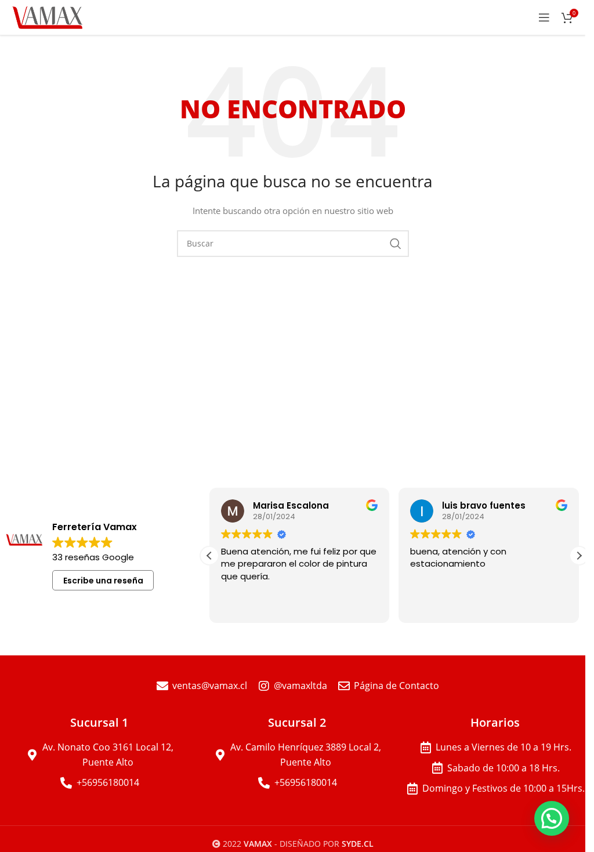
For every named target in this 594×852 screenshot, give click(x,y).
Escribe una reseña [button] (103, 580)
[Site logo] (48, 16)
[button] (579, 555)
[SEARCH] (395, 243)
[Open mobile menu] (544, 17)
